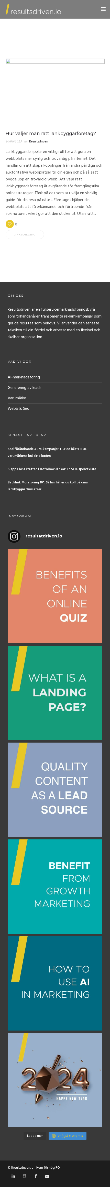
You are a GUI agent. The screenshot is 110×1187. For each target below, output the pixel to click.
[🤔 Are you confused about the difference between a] (55, 693)
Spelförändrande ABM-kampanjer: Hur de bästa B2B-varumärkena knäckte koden (47, 452)
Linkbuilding (25, 234)
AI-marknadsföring (24, 377)
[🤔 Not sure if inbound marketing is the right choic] (55, 790)
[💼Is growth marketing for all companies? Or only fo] (55, 886)
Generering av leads (24, 388)
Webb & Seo (18, 408)
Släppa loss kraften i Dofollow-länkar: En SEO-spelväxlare (52, 469)
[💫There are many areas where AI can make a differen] (55, 983)
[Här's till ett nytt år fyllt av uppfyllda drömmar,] (55, 1080)
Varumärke (17, 398)
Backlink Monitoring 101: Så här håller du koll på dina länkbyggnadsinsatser (48, 486)
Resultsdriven (38, 141)
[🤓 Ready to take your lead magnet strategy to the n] (55, 596)
